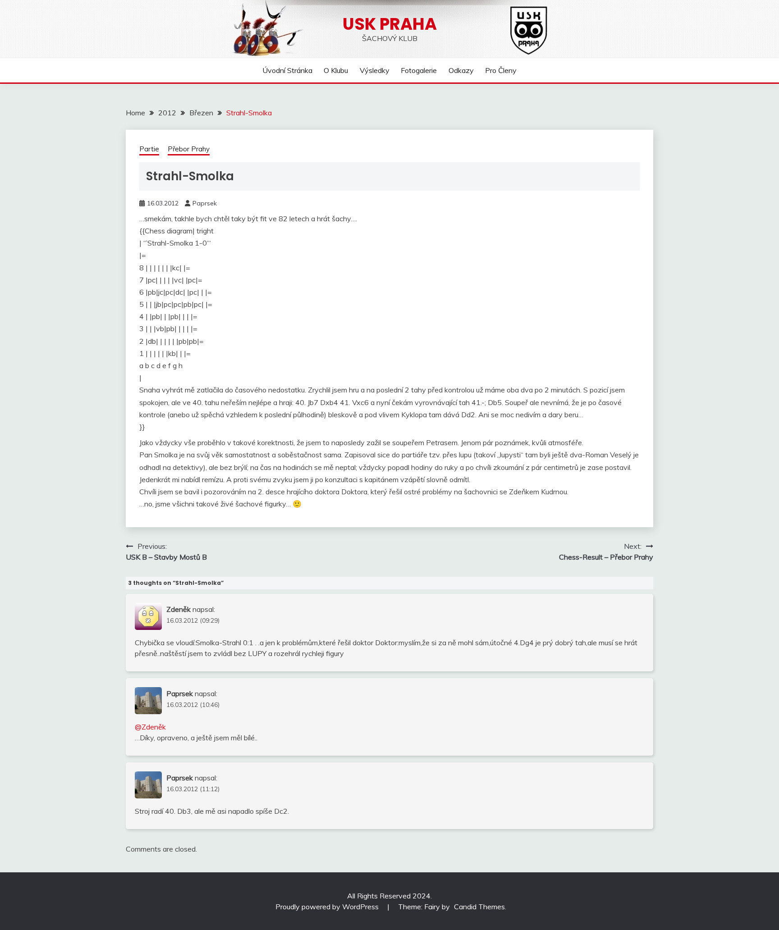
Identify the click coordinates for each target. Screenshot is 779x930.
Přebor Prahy (189, 149)
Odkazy (461, 70)
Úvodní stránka (287, 70)
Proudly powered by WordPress (327, 906)
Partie (149, 149)
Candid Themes (479, 906)
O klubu (336, 70)
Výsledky (375, 70)
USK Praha (390, 24)
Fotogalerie (419, 70)
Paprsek (204, 203)
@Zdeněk (150, 726)
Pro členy (501, 70)
